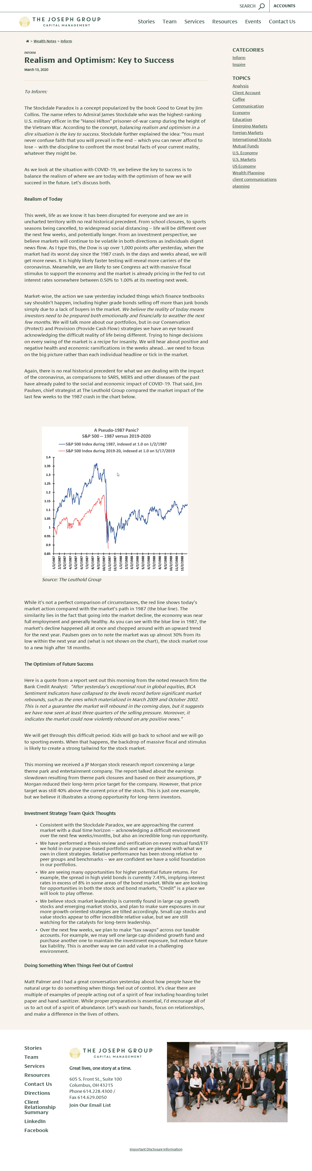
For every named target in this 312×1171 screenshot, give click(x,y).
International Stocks (252, 140)
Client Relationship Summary (40, 1107)
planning (241, 186)
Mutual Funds (246, 146)
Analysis (241, 86)
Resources (224, 22)
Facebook (36, 1130)
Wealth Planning (248, 173)
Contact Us (282, 22)
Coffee (239, 100)
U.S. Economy (245, 153)
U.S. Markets (244, 160)
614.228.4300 (97, 1091)
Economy (241, 113)
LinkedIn (35, 1121)
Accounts (284, 6)
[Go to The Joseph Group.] (27, 41)
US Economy (244, 166)
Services (195, 22)
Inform (30, 52)
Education (242, 120)
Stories (146, 22)
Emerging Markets (250, 126)
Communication (248, 106)
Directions (37, 1093)
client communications (255, 180)
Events (253, 22)
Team (170, 22)
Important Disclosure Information (156, 1149)
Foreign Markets (248, 133)
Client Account (247, 93)
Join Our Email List (90, 1105)
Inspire (239, 65)
